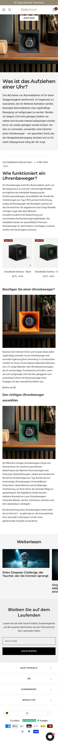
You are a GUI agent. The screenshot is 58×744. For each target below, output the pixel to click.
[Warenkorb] (54, 9)
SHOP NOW (29, 18)
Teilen (5, 166)
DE (27, 713)
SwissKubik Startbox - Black (17, 271)
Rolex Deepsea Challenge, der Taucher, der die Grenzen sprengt (25, 574)
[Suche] (9, 9)
